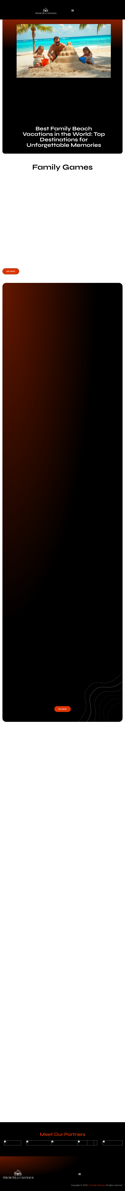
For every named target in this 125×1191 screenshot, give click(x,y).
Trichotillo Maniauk (96, 1185)
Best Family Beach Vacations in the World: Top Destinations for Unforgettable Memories (64, 136)
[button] (73, 11)
